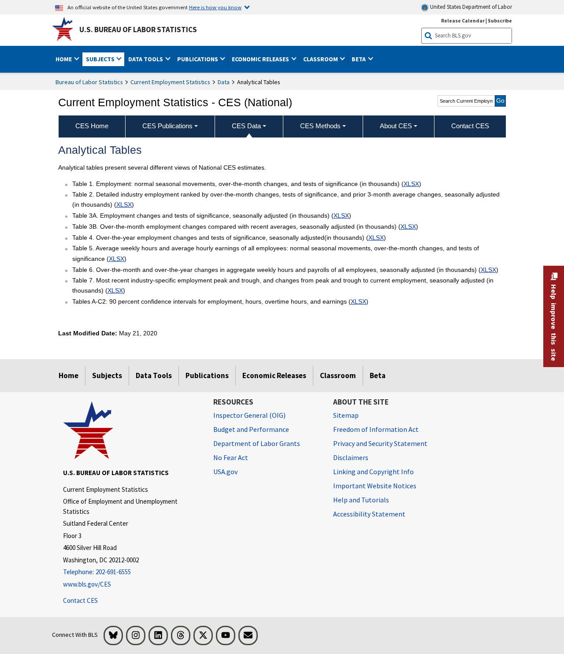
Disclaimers (350, 457)
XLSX (411, 183)
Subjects (107, 375)
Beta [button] (359, 59)
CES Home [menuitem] (91, 126)
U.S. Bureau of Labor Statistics (138, 29)
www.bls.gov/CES (87, 584)
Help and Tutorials (361, 499)
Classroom (338, 375)
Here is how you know (215, 7)
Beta (378, 375)
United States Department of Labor (470, 7)
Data (224, 82)
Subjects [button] (101, 59)
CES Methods (320, 126)
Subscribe (500, 20)
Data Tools (154, 375)
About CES (396, 126)
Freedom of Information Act (376, 429)
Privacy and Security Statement (380, 443)
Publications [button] (198, 59)
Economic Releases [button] (261, 59)
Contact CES (80, 600)
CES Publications (167, 126)
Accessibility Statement (369, 513)
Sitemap (346, 415)
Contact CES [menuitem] (470, 126)
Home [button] (64, 59)
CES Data (246, 126)
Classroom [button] (321, 59)
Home (68, 375)
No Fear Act (230, 457)
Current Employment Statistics (170, 82)
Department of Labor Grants (256, 443)
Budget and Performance (251, 429)
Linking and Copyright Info (373, 471)
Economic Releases (274, 375)
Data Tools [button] (146, 59)
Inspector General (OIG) (249, 415)
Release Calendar (463, 20)
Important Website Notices (374, 485)
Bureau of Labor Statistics (89, 82)
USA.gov (225, 471)
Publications (207, 375)
